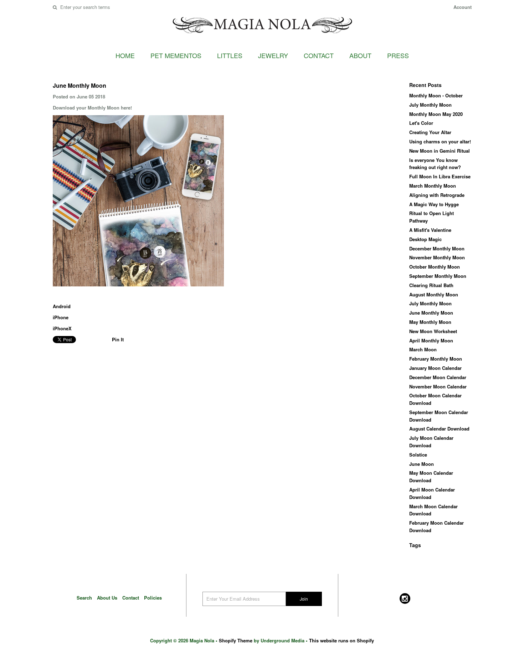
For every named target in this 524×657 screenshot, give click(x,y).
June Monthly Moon (431, 312)
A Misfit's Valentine (430, 229)
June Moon (421, 463)
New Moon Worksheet (433, 331)
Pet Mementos (175, 55)
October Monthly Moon (434, 266)
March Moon (423, 349)
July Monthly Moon (430, 104)
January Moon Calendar (435, 368)
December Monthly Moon (436, 248)
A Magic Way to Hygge (434, 204)
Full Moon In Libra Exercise (440, 176)
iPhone (60, 317)
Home (125, 55)
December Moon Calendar (437, 377)
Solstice (418, 454)
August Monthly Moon (433, 294)
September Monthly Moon (437, 276)
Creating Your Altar (430, 132)
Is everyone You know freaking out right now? (435, 164)
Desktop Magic (425, 239)
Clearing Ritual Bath (431, 285)
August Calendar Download (439, 428)
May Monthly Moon (430, 322)
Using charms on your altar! (440, 141)
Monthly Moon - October (436, 95)
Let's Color (421, 122)
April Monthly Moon (431, 340)
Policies (153, 597)
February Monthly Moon (435, 358)
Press (398, 55)
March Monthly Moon (432, 185)
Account (462, 7)
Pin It (118, 339)
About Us (107, 597)
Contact (319, 55)
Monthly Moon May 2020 (436, 114)
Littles (229, 55)
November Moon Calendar (438, 386)
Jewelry (273, 55)
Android (62, 306)
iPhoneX (62, 328)
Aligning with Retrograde (436, 195)
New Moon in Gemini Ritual (439, 150)
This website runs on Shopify (341, 640)
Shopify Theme (235, 640)
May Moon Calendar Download (431, 476)
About (360, 55)
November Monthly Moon (437, 257)
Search (84, 597)
